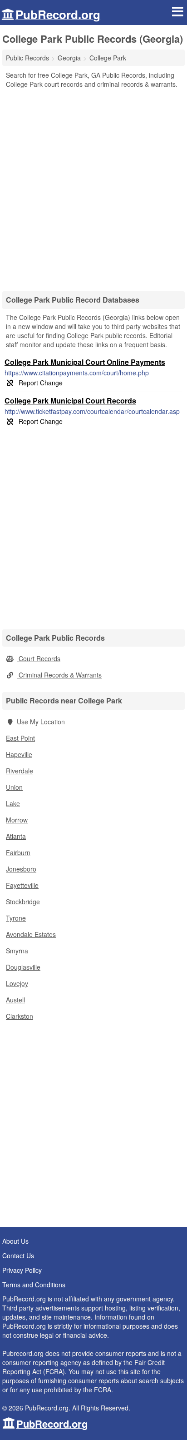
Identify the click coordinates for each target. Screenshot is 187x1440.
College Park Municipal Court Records (70, 400)
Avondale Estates (31, 934)
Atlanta (16, 836)
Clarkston (19, 1016)
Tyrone (16, 917)
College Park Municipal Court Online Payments (85, 362)
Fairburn (18, 852)
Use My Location (41, 721)
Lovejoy (17, 983)
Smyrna (17, 950)
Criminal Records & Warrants (59, 674)
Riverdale (19, 770)
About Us (15, 1241)
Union (14, 787)
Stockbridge (23, 901)
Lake (13, 803)
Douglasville (23, 967)
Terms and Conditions (33, 1284)
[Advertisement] (93, 186)
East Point (20, 737)
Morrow (17, 819)
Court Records (38, 658)
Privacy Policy (22, 1270)
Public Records (27, 57)
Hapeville (19, 754)
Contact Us (18, 1255)
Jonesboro (21, 868)
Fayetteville (22, 885)
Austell (15, 999)
